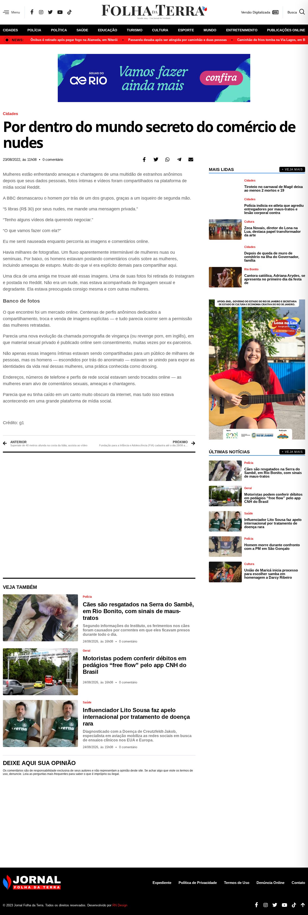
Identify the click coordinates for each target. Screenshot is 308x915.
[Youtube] (282, 905)
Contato (298, 883)
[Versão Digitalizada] (275, 12)
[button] (144, 159)
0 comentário (53, 159)
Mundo (210, 30)
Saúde (82, 30)
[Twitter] (50, 12)
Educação (107, 30)
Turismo (134, 30)
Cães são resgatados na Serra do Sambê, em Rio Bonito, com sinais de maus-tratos (138, 611)
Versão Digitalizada (255, 12)
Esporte (186, 30)
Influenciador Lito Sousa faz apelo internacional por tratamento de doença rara (136, 717)
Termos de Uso (236, 883)
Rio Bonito (251, 269)
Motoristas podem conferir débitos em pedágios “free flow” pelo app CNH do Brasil (134, 665)
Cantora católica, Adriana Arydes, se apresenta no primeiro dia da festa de (274, 279)
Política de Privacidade (198, 883)
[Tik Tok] (69, 12)
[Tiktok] (292, 905)
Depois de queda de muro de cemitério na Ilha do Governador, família (271, 256)
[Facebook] (32, 12)
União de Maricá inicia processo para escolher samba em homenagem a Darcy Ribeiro (271, 573)
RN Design (119, 905)
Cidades (10, 30)
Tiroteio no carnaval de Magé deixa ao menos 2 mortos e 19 (273, 188)
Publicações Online (286, 30)
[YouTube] (60, 12)
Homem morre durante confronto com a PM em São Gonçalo (272, 547)
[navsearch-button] (294, 12)
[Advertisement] (99, 515)
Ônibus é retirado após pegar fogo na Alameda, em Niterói (74, 40)
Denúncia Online (270, 883)
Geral (86, 650)
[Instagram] (41, 12)
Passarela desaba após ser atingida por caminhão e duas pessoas (177, 40)
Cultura (160, 30)
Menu (15, 12)
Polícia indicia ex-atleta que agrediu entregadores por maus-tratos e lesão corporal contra (274, 209)
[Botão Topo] (301, 905)
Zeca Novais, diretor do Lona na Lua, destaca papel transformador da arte (272, 231)
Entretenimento (241, 30)
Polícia (34, 30)
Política (59, 30)
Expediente (162, 883)
